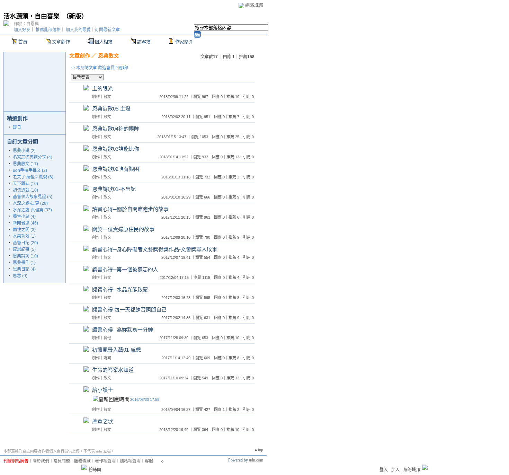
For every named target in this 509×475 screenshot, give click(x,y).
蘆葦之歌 (102, 421)
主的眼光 (102, 88)
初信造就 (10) (25, 190)
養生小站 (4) (24, 216)
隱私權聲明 (130, 461)
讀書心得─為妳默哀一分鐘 (122, 330)
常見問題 (61, 461)
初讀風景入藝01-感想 (116, 350)
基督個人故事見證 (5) (32, 196)
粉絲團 (95, 469)
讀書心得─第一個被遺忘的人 (125, 269)
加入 (395, 469)
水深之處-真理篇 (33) (32, 210)
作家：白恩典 (26, 23)
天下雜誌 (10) (25, 183)
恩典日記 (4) (24, 269)
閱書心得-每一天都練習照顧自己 (129, 310)
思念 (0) (20, 275)
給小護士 (102, 390)
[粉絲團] (84, 467)
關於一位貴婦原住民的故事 (123, 229)
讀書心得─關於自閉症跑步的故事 (130, 209)
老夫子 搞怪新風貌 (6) (33, 177)
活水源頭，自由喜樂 (31, 16)
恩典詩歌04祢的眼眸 (115, 129)
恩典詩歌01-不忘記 (114, 189)
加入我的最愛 (78, 29)
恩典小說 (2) (24, 150)
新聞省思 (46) (25, 223)
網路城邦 (254, 5)
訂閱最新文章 (107, 29)
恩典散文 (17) (25, 163)
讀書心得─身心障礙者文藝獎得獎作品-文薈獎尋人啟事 (154, 249)
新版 (75, 16)
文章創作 (61, 41)
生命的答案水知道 (113, 370)
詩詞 (107, 358)
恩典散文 (108, 56)
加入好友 (22, 29)
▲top (258, 449)
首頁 (22, 41)
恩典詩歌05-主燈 (111, 109)
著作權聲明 (105, 461)
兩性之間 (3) (24, 229)
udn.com (256, 460)
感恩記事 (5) (24, 249)
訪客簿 (144, 41)
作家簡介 (184, 41)
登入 (383, 469)
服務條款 (82, 461)
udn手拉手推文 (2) (30, 170)
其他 (107, 338)
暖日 (17, 127)
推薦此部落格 (48, 29)
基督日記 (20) (25, 242)
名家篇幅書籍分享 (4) (32, 157)
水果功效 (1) (24, 236)
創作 (96, 97)
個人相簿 (104, 41)
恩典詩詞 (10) (25, 256)
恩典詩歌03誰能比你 (115, 149)
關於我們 (41, 461)
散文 (107, 97)
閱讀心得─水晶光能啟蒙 (120, 289)
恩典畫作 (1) (24, 262)
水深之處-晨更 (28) (30, 203)
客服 (149, 461)
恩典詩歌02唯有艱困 (115, 169)
